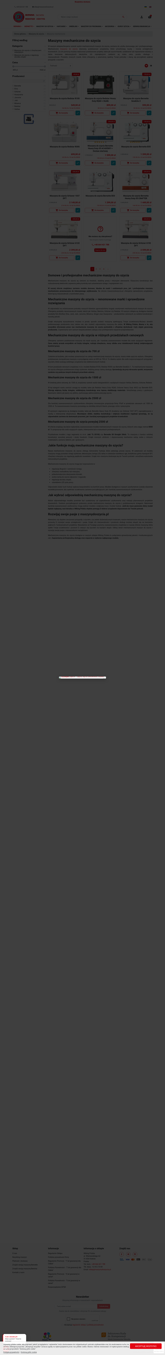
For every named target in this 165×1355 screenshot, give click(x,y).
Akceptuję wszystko (145, 1346)
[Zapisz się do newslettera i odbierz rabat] (82, 677)
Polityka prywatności (11, 1352)
